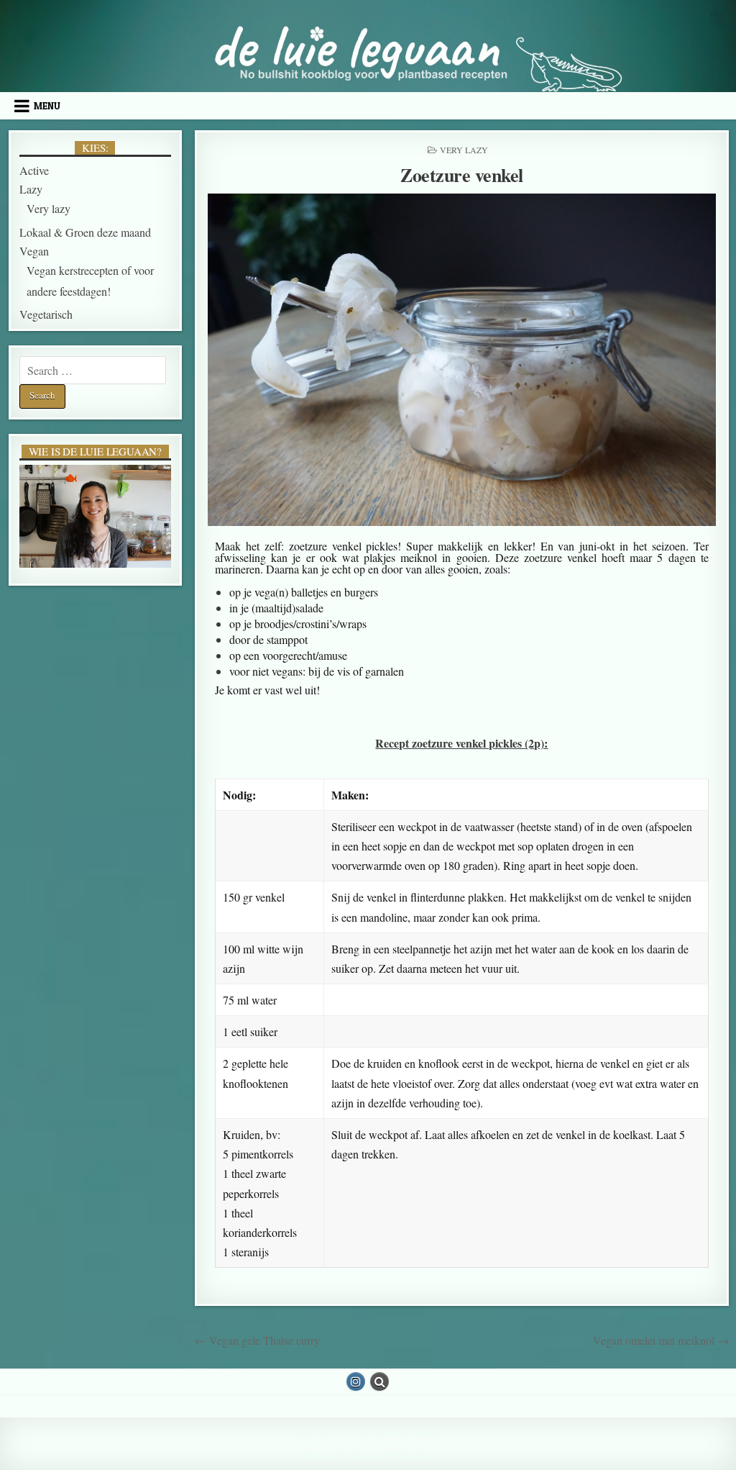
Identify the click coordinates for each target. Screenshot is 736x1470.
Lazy (30, 188)
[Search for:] (92, 370)
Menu (47, 106)
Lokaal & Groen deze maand (85, 232)
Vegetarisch (46, 314)
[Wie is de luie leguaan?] (95, 516)
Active (34, 170)
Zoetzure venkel (461, 175)
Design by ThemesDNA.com (368, 1455)
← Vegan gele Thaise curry (257, 1340)
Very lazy (464, 149)
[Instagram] (355, 1381)
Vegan (34, 250)
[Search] (379, 1381)
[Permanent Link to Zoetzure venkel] (462, 360)
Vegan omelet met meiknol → (661, 1340)
